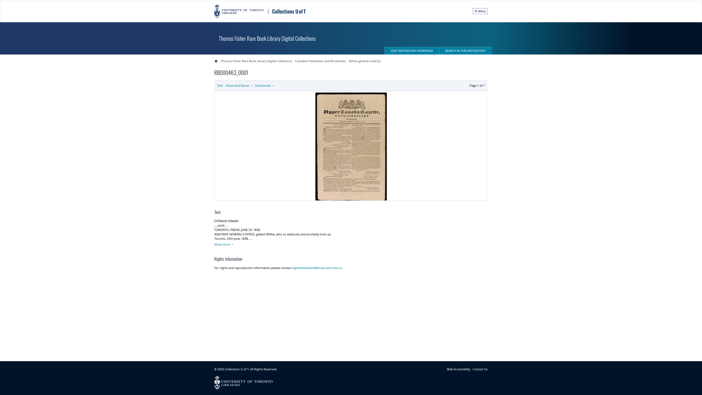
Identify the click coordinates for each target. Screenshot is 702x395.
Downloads (263, 86)
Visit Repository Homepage (412, 51)
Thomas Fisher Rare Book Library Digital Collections (256, 61)
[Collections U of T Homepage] (216, 61)
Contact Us (480, 369)
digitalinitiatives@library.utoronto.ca (317, 268)
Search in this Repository (465, 51)
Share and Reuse (237, 86)
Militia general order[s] (364, 61)
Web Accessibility (458, 369)
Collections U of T (237, 369)
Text (220, 86)
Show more (222, 244)
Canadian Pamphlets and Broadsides (320, 61)
